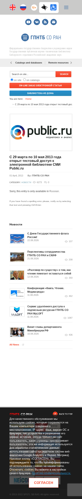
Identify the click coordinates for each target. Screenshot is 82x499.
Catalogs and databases (28, 62)
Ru (23, 7)
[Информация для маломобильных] (53, 7)
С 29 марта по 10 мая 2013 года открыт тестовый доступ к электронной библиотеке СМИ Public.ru (35, 162)
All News (14, 344)
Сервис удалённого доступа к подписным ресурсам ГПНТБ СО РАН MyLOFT (47, 310)
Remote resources (58, 62)
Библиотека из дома (40, 93)
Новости (26, 182)
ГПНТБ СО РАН (40, 175)
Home (28, 99)
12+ (33, 5)
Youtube (28, 20)
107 (71, 241)
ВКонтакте (37, 20)
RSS (44, 20)
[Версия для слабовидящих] (45, 7)
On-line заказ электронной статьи (40, 85)
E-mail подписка (53, 22)
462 (71, 296)
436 (71, 335)
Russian (54, 191)
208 (71, 260)
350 (71, 278)
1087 (70, 318)
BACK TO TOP (66, 414)
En (12, 7)
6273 (39, 182)
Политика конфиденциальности (51, 473)
